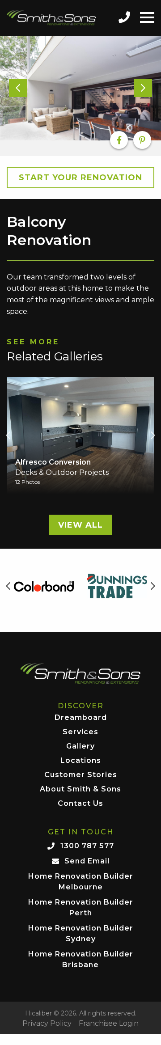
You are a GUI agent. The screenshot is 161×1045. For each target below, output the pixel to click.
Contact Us (80, 804)
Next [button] (152, 435)
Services (80, 732)
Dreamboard (81, 718)
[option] (80, 88)
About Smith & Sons (80, 789)
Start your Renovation (80, 177)
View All (80, 525)
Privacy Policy (47, 1023)
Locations (80, 761)
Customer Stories (80, 775)
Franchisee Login (109, 1023)
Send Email (87, 861)
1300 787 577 (87, 846)
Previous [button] (8, 435)
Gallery (80, 746)
